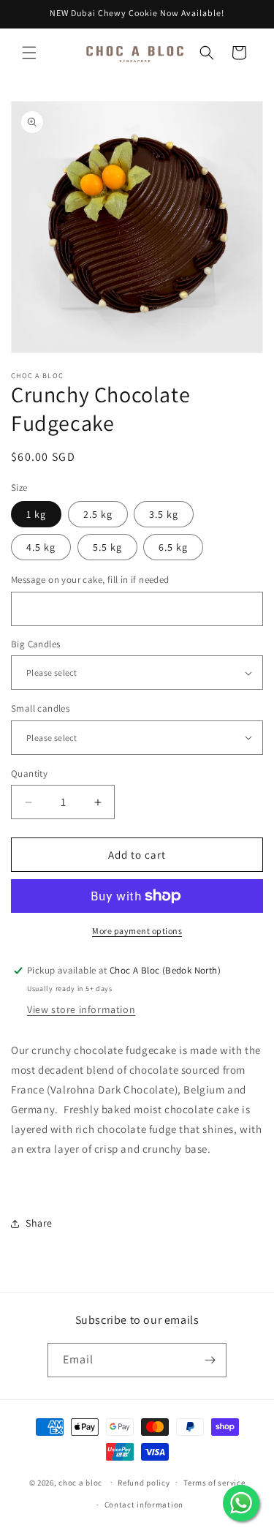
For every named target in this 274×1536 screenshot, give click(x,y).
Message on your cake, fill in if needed (90, 579)
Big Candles (35, 644)
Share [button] (39, 1223)
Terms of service (214, 1482)
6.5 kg (173, 547)
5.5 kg (107, 547)
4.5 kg (41, 547)
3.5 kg (163, 514)
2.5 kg (98, 514)
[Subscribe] (210, 1360)
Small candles (40, 708)
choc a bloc (80, 1482)
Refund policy (144, 1482)
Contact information (143, 1504)
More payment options (137, 930)
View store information (81, 1009)
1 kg (36, 514)
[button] (29, 53)
